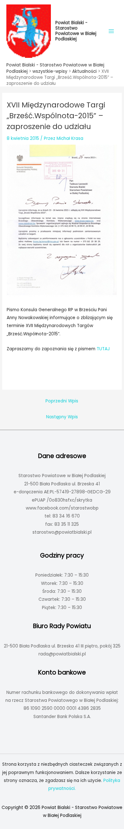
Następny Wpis (62, 417)
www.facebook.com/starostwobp (62, 508)
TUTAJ (103, 349)
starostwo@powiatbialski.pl (62, 532)
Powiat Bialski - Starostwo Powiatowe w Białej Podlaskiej (75, 31)
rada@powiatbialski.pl (62, 654)
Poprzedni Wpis (61, 401)
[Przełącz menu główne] (111, 31)
